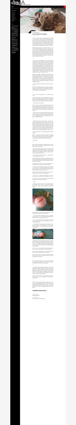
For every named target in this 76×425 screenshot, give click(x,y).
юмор (13, 52)
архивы (14, 30)
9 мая (12, 25)
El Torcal (12, 26)
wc (15, 26)
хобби (44, 290)
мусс (17, 41)
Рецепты (55, 6)
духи (14, 37)
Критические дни (14, 17)
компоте (17, 40)
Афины (17, 26)
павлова (16, 42)
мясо (12, 42)
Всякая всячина (45, 6)
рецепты (15, 45)
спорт (16, 47)
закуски (16, 39)
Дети (49, 6)
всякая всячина (35, 290)
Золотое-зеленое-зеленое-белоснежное (38, 298)
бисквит (17, 30)
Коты (52, 6)
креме (14, 41)
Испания (15, 27)
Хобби (59, 6)
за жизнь (40, 290)
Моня (13, 29)
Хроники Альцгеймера (35, 295)
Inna (37, 35)
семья (13, 47)
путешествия (14, 43)
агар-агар (13, 30)
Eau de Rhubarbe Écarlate (16, 25)
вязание (15, 35)
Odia (12, 6)
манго (15, 41)
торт (14, 48)
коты (12, 41)
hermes (14, 26)
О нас (62, 6)
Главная (41, 6)
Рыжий (15, 29)
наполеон (14, 42)
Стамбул (17, 29)
